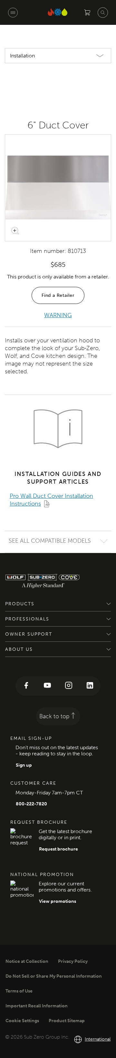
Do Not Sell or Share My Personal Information (53, 976)
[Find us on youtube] (47, 686)
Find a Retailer (58, 295)
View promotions (57, 901)
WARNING (58, 315)
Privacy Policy (73, 961)
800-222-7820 (31, 804)
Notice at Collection (26, 961)
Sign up (24, 765)
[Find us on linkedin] (90, 686)
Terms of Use (19, 991)
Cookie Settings (22, 1020)
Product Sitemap (67, 1020)
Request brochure (58, 849)
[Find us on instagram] (68, 686)
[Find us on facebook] (26, 686)
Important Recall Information (36, 1006)
